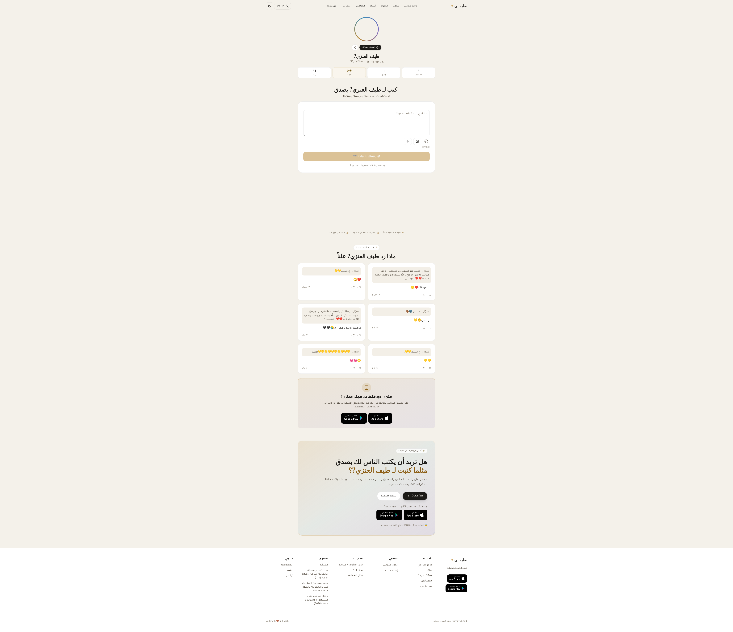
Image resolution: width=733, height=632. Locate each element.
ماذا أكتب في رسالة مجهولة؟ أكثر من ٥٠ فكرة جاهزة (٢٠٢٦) (315, 574)
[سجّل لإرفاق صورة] (417, 141)
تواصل (289, 575)
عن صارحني (331, 6)
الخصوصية (287, 565)
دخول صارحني (390, 565)
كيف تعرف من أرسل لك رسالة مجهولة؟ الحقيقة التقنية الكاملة (315, 587)
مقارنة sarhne (355, 575)
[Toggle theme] (269, 6)
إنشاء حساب (390, 570)
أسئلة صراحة (425, 575)
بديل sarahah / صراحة (351, 565)
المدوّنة (384, 6)
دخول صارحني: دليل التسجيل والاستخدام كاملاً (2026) (316, 600)
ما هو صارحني (410, 6)
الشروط (288, 570)
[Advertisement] (366, 202)
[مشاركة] (355, 47)
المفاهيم (360, 6)
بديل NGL (358, 570)
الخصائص (346, 6)
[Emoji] (426, 141)
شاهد (396, 6)
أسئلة (373, 6)
